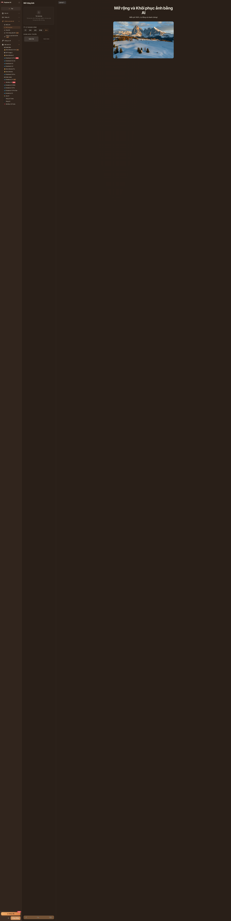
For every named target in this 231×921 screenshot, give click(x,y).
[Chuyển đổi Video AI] (19, 17)
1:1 (25, 30)
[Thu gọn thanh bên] (19, 2)
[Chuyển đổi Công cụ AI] (19, 40)
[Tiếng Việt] (8, 918)
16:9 (46, 30)
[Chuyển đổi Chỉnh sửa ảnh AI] (19, 21)
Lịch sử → (62, 2)
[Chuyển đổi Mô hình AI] (19, 44)
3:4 (30, 30)
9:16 (40, 30)
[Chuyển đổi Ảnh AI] (19, 13)
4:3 (35, 30)
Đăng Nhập (15, 918)
